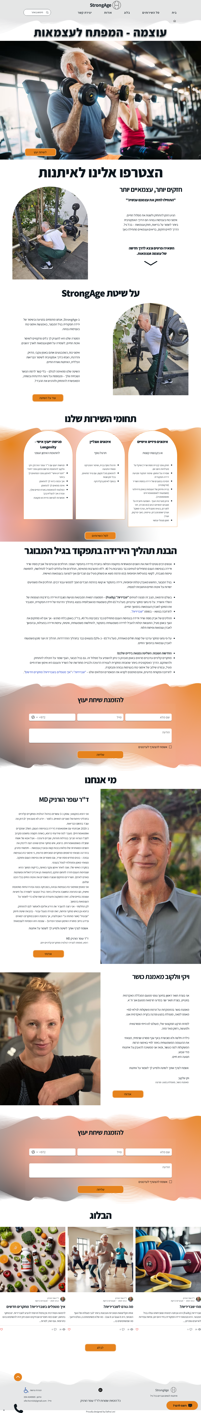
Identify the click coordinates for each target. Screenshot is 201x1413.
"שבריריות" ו (79, 672)
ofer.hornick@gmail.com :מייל (37, 1400)
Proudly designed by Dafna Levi (100, 1411)
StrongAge (100, 5)
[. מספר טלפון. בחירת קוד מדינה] (34, 717)
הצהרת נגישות (36, 1390)
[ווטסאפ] (100, 1390)
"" (48, 672)
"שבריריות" (137, 611)
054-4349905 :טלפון (32, 1397)
